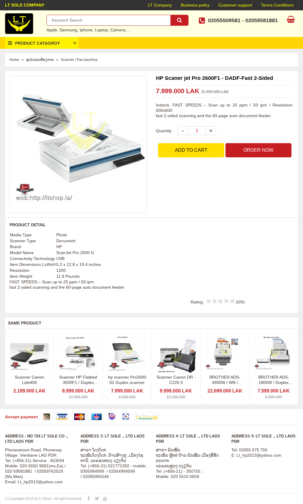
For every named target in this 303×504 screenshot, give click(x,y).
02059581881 (261, 20)
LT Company (160, 5)
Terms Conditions (277, 5)
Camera (117, 30)
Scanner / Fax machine (79, 60)
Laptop (101, 30)
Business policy (195, 5)
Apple (51, 30)
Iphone (86, 30)
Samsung (68, 30)
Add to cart (191, 150)
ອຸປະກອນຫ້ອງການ (40, 60)
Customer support (235, 5)
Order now (258, 150)
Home (14, 60)
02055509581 (224, 20)
